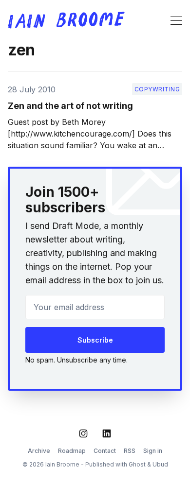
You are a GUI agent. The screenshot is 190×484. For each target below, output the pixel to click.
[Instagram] (83, 433)
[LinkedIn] (106, 433)
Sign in (152, 450)
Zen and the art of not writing (70, 106)
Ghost (137, 464)
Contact (105, 450)
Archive (39, 450)
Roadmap (72, 450)
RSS (129, 450)
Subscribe (95, 340)
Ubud (160, 464)
